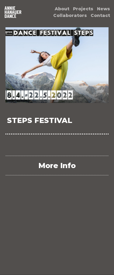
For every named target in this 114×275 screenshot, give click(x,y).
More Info (57, 165)
